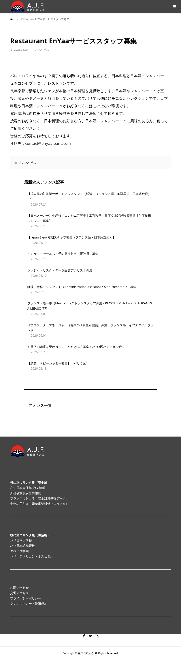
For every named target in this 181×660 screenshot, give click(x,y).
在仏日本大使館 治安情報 (27, 488)
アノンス (37, 50)
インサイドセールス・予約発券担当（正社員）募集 (62, 254)
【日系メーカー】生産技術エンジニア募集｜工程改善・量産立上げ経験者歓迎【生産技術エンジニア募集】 (89, 218)
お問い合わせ (19, 588)
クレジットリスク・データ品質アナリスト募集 (59, 270)
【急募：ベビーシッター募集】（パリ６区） (58, 363)
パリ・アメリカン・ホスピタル (31, 556)
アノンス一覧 (40, 405)
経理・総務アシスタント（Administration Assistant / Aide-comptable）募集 (81, 287)
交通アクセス (19, 593)
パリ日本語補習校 (22, 546)
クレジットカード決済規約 (28, 603)
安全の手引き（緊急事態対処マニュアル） (39, 504)
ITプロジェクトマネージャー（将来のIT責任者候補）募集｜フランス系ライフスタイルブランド (90, 327)
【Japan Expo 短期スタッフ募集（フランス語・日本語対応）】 (71, 237)
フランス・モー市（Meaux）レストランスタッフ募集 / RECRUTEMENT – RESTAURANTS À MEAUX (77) (89, 306)
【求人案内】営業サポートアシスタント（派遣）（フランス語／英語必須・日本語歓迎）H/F (89, 196)
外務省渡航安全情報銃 (25, 493)
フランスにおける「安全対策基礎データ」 (39, 498)
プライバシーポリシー (25, 598)
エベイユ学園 (19, 551)
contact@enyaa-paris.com (48, 143)
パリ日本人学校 (21, 540)
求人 (46, 50)
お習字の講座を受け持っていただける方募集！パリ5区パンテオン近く (76, 347)
